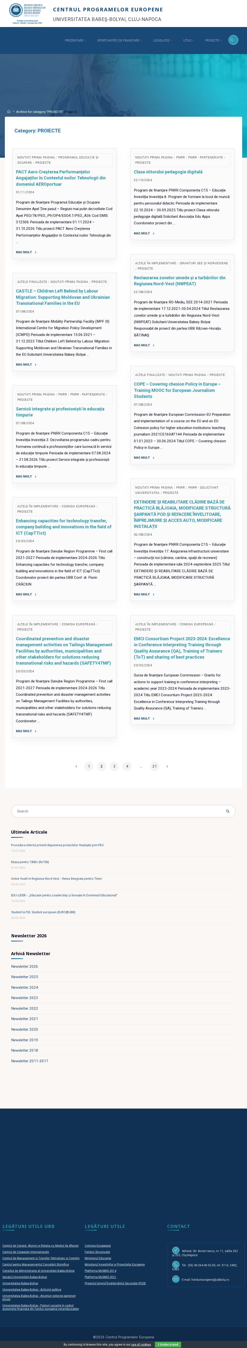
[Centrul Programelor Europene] (27, 13)
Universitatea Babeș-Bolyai (20, 1283)
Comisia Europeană (98, 1245)
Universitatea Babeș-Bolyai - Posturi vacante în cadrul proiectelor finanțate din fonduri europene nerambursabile (40, 1307)
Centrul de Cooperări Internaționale (25, 1252)
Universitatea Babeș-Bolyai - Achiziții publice (31, 1289)
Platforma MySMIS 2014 (100, 1271)
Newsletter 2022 (24, 1008)
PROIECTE (43, 162)
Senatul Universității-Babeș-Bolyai (24, 1277)
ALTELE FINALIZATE (32, 282)
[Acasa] (50, 40)
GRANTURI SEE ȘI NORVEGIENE (204, 263)
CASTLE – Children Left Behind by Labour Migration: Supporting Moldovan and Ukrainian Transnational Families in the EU (63, 297)
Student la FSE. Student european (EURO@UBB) (43, 912)
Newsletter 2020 (24, 1029)
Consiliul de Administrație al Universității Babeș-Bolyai (38, 1271)
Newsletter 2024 (24, 987)
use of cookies (141, 1344)
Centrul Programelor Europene (108, 9)
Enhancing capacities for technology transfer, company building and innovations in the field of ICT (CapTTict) (63, 526)
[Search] (233, 40)
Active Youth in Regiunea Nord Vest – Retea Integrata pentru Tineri (56, 879)
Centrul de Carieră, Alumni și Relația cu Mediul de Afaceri (40, 1245)
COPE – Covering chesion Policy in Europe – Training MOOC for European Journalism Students (177, 390)
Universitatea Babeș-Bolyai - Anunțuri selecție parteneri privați (39, 1297)
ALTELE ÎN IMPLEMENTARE (156, 263)
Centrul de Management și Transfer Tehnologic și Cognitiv (41, 1258)
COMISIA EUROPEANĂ (79, 506)
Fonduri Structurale (97, 1252)
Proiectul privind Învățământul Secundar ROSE (115, 1283)
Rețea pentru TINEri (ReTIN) (30, 862)
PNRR (181, 157)
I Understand (168, 1344)
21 (154, 766)
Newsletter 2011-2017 (29, 1061)
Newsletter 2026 (24, 966)
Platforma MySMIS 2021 (100, 1277)
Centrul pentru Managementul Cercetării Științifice (35, 1264)
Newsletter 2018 (24, 1050)
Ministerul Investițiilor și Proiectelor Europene (115, 1264)
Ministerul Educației (98, 1258)
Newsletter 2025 (24, 977)
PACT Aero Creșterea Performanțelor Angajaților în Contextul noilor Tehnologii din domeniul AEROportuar (61, 178)
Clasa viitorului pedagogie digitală (168, 172)
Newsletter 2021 (24, 1019)
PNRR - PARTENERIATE (206, 157)
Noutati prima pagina (36, 157)
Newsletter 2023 (24, 998)
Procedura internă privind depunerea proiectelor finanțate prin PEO (57, 845)
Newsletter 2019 (24, 1040)
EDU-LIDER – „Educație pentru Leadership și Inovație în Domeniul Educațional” (64, 895)
